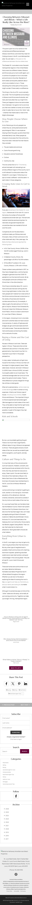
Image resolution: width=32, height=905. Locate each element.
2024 (7, 816)
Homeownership (7, 772)
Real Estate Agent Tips (15, 693)
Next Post (25, 705)
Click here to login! (16, 739)
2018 (7, 836)
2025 (7, 812)
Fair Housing (23, 891)
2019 (7, 832)
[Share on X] (12, 683)
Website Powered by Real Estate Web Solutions (16, 897)
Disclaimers (12, 902)
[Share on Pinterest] (19, 683)
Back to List (15, 668)
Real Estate (23, 690)
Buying (9, 690)
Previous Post (9, 705)
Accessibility (16, 891)
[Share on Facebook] (6, 683)
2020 (7, 829)
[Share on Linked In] (25, 683)
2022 (7, 822)
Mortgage (5, 781)
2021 (7, 826)
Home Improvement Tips (8, 784)
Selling (15, 690)
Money (4, 777)
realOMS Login (19, 902)
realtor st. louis (6, 779)
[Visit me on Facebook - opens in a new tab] (16, 796)
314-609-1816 (19, 870)
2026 (7, 809)
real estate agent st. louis (9, 770)
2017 (7, 839)
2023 (7, 819)
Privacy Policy (9, 891)
